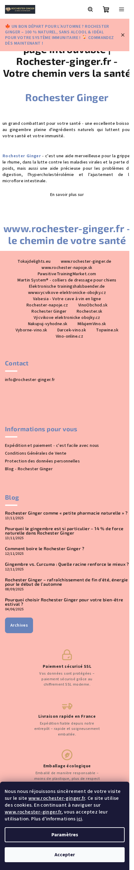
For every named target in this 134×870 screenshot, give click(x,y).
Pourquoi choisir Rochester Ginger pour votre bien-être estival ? (64, 602)
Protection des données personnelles (42, 461)
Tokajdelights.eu (33, 261)
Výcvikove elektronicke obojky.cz (67, 318)
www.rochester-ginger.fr (56, 798)
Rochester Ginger (66, 97)
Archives (19, 625)
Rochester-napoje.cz (47, 305)
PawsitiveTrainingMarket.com (67, 274)
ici (79, 818)
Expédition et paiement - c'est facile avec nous (52, 445)
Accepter (65, 854)
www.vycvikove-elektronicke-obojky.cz (67, 293)
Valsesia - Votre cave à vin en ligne (67, 299)
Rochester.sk (90, 311)
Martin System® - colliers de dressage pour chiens (67, 280)
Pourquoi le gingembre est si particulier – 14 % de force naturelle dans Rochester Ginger (64, 530)
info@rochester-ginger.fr (30, 380)
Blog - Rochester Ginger (29, 469)
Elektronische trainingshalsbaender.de (67, 286)
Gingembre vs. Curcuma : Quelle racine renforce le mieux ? (67, 564)
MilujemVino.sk (92, 324)
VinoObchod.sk (93, 305)
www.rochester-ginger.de (86, 261)
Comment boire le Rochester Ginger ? (44, 548)
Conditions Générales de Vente (36, 453)
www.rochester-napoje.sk (66, 268)
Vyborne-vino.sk (31, 330)
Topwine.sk (107, 330)
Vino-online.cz (70, 336)
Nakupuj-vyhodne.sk (48, 324)
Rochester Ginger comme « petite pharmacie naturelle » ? (66, 513)
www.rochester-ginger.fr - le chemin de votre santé (67, 234)
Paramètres (64, 834)
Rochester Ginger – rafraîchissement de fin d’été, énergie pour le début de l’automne (66, 582)
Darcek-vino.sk (71, 330)
